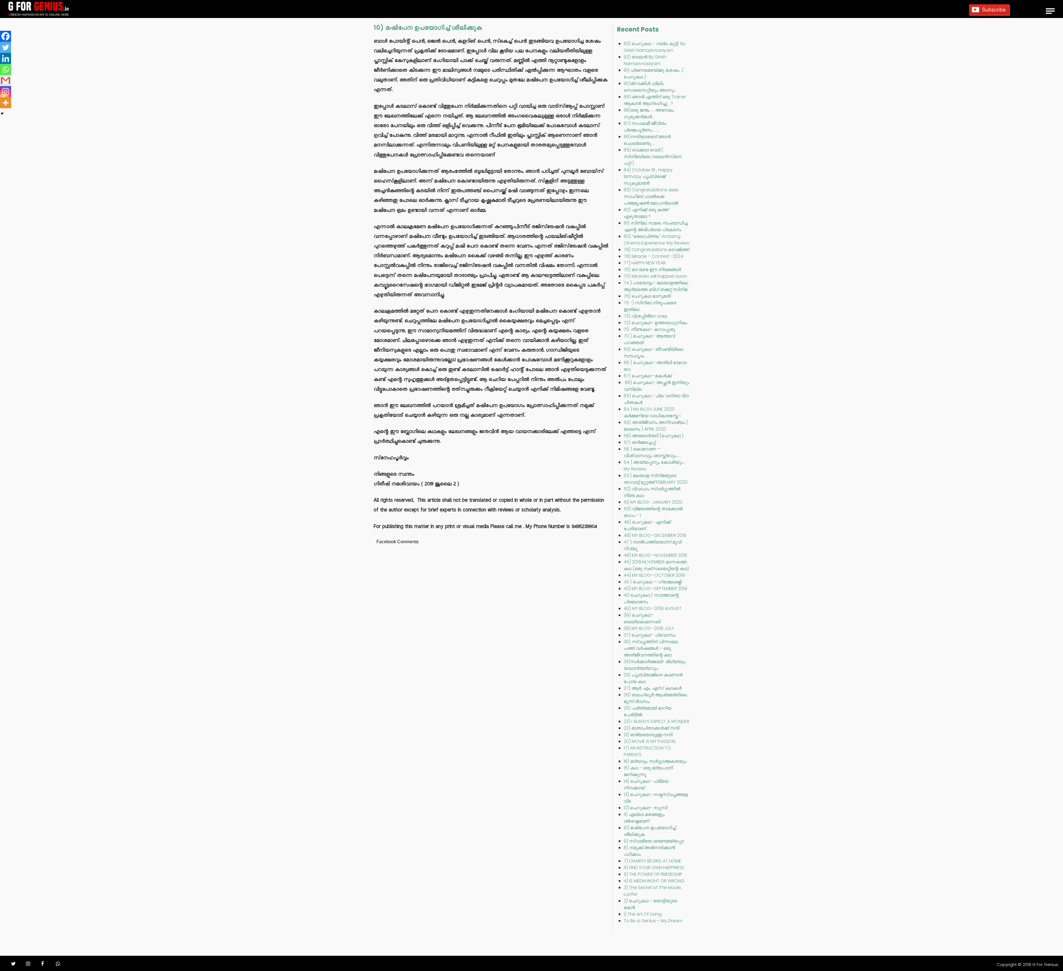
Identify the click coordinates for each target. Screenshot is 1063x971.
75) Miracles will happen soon (655, 276)
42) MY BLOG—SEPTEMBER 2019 (655, 588)
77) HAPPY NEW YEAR (645, 263)
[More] (5, 102)
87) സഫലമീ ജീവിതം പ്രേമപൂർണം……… (645, 126)
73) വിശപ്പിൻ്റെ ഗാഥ (645, 316)
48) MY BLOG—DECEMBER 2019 (655, 535)
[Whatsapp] (5, 69)
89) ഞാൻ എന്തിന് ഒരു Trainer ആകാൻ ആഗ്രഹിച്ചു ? (655, 100)
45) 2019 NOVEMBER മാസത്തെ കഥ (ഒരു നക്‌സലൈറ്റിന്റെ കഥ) (656, 565)
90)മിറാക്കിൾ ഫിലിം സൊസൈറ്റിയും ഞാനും (649, 86)
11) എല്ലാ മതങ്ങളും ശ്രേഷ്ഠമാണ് (644, 817)
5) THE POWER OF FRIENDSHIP (653, 874)
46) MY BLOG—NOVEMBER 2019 (655, 555)
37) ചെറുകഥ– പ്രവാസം (649, 635)
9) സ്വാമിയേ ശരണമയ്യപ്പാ (654, 841)
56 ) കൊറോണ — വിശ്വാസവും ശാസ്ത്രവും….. (652, 452)
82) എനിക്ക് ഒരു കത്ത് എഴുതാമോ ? (646, 213)
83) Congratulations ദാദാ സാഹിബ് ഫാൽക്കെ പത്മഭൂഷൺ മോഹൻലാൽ (651, 196)
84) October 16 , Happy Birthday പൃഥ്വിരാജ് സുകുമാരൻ (648, 176)
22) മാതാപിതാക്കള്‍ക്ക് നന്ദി (651, 728)
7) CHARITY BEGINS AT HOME (652, 861)
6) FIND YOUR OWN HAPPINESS (654, 867)
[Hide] (2, 113)
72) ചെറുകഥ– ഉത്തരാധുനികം (655, 323)
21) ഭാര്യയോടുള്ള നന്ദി (648, 735)
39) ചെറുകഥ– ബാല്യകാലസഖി (642, 618)
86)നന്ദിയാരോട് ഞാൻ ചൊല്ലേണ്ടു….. (647, 139)
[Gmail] (5, 80)
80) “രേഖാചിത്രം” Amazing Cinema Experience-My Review (656, 239)
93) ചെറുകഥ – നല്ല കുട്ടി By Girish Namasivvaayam (654, 46)
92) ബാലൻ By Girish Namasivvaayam (645, 60)
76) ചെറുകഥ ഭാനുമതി (647, 296)
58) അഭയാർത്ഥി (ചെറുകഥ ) (653, 435)
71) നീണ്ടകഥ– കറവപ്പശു (649, 329)
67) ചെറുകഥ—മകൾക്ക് (648, 376)
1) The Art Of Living (643, 914)
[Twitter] (5, 47)
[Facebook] (5, 36)
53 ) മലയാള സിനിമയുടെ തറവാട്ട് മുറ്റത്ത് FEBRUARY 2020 (655, 478)
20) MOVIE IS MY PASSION (649, 741)
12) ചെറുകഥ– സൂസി (645, 808)
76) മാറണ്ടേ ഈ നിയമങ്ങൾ (652, 269)
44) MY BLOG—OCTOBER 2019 (654, 575)
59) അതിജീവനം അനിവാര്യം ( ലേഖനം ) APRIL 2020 (656, 425)
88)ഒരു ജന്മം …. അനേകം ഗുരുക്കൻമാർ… (649, 113)
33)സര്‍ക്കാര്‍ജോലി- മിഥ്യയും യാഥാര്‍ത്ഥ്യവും (655, 664)
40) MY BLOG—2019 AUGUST (653, 608)
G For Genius (1045, 964)
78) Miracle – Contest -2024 (653, 256)
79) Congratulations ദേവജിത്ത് (656, 249)
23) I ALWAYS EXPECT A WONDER (656, 721)
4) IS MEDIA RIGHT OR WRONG (654, 881)
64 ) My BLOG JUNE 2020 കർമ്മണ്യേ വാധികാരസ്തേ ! (652, 412)
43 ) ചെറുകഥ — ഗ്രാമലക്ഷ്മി (653, 582)
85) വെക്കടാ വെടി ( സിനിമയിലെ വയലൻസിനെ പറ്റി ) (653, 156)
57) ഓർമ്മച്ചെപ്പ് (640, 442)
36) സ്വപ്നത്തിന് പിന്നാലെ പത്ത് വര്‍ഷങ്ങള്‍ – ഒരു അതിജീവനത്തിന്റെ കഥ (651, 648)
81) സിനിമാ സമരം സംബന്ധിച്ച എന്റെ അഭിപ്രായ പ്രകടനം (656, 226)
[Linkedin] (5, 58)
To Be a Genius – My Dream (653, 921)
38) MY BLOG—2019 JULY (649, 628)
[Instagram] (5, 91)
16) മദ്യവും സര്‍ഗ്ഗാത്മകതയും (655, 761)
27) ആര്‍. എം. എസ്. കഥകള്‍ (653, 688)
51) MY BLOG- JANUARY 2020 (653, 502)
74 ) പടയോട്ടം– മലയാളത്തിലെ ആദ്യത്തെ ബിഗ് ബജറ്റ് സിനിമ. (656, 286)
